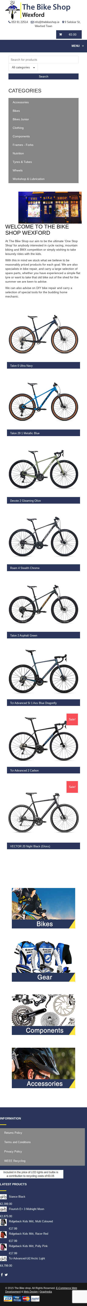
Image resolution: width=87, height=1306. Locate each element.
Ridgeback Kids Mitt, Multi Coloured (31, 1221)
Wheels (18, 170)
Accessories (21, 102)
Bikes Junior (21, 119)
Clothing (18, 127)
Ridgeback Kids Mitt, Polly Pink (28, 1246)
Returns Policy (13, 1132)
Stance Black (17, 1196)
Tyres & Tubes (22, 162)
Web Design (31, 1291)
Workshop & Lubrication (29, 179)
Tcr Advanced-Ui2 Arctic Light (27, 1258)
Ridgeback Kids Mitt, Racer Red (28, 1233)
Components (21, 136)
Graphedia (46, 1291)
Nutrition (18, 153)
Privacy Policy (13, 1151)
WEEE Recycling (14, 1160)
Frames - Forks (23, 145)
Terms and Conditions (17, 1142)
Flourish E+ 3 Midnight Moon (26, 1209)
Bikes (16, 110)
